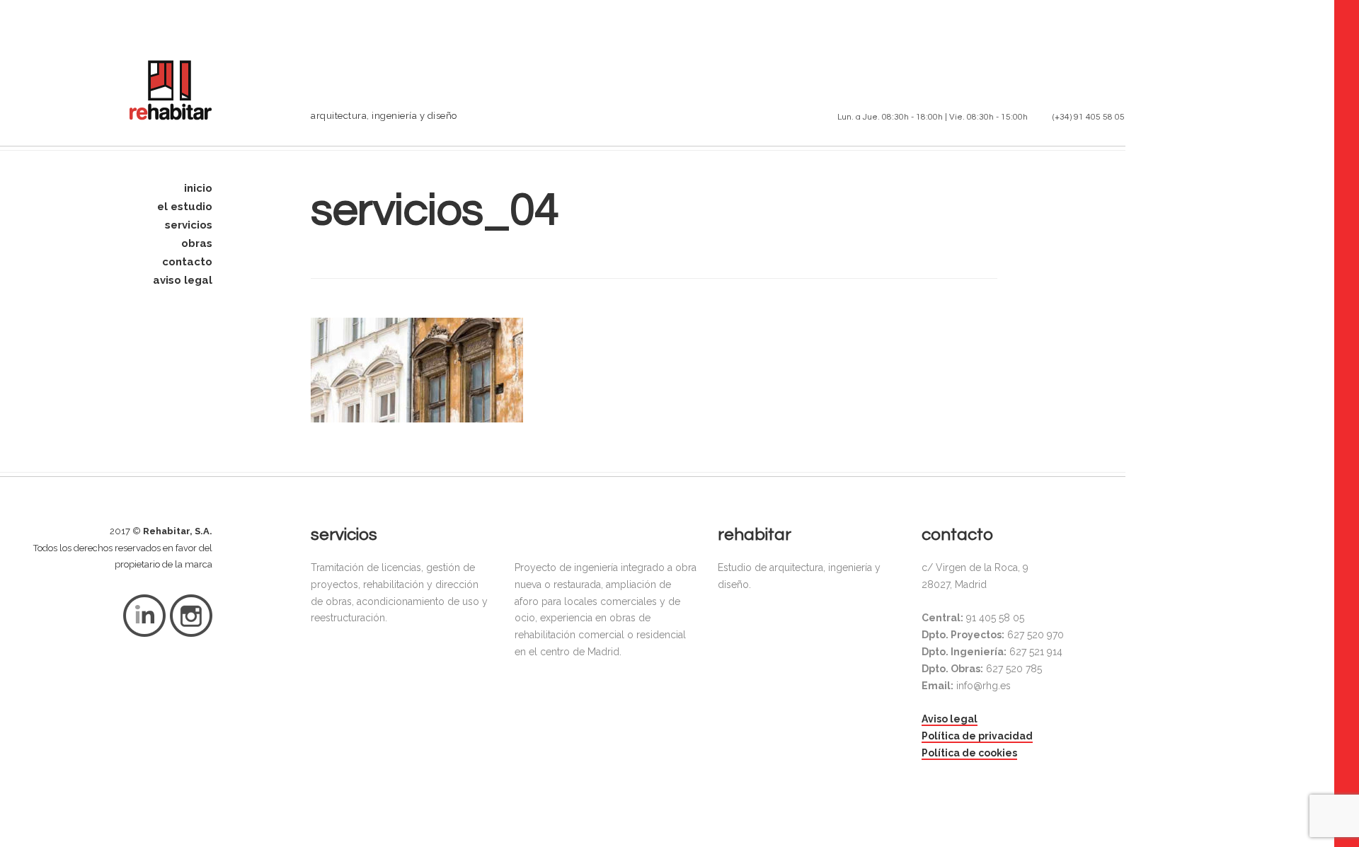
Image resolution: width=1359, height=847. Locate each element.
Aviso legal (949, 719)
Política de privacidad (977, 736)
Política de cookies (969, 753)
